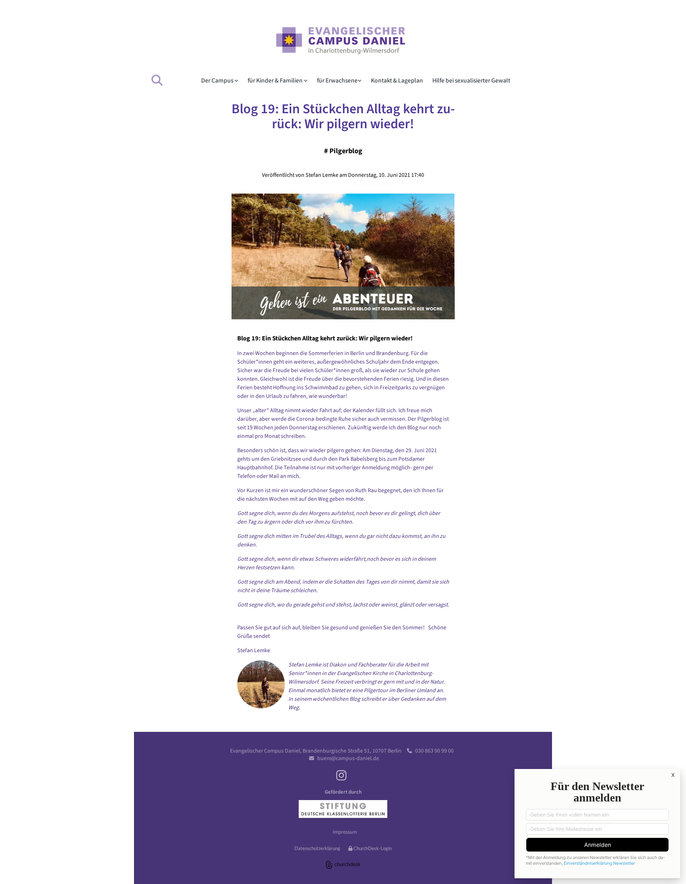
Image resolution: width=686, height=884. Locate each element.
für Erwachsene (337, 80)
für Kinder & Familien (276, 80)
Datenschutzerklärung (317, 848)
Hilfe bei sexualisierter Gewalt (471, 80)
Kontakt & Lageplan (397, 80)
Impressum (345, 831)
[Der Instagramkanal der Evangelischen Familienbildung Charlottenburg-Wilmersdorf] (341, 775)
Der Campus (217, 80)
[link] (221, 80)
